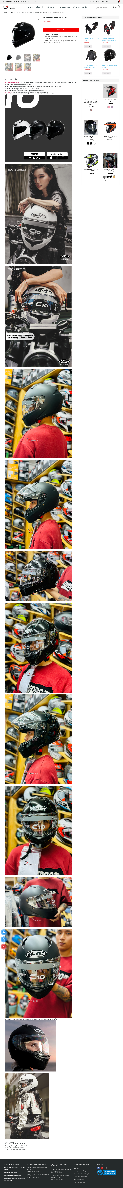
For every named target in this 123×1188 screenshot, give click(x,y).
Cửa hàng (13, 12)
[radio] (88, 143)
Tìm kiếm (115, 7)
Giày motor (76, 7)
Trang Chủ (31, 7)
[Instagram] (106, 1168)
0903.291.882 (8, 1)
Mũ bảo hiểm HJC (29, 12)
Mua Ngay (61, 29)
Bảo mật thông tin (79, 1179)
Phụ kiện (84, 7)
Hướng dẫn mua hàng (80, 1171)
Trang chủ (7, 12)
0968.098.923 (16, 1)
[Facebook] (98, 1168)
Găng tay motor (65, 7)
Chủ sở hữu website (79, 1182)
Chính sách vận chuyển (80, 1176)
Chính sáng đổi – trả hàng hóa (82, 1173)
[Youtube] (102, 1168)
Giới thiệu (76, 1168)
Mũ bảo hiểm (40, 7)
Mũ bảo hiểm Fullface (41, 12)
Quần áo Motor (51, 7)
